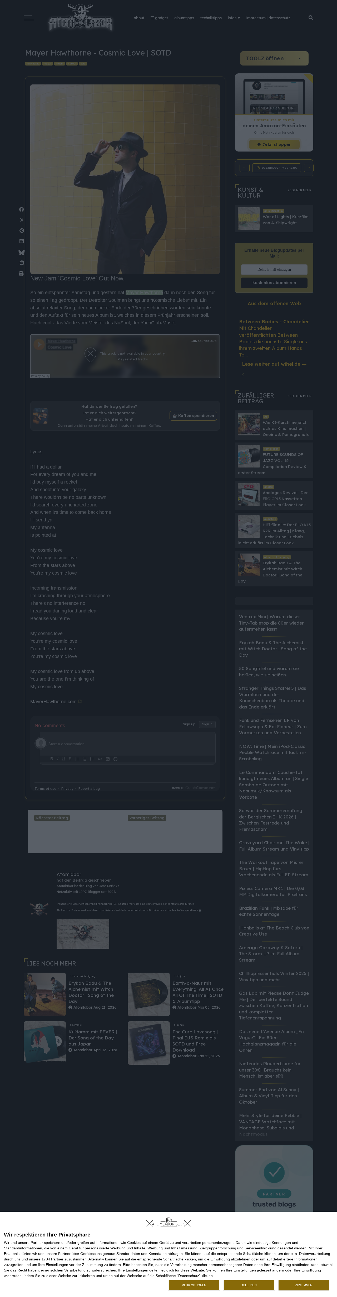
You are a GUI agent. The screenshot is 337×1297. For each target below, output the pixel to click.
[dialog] (168, 1254)
